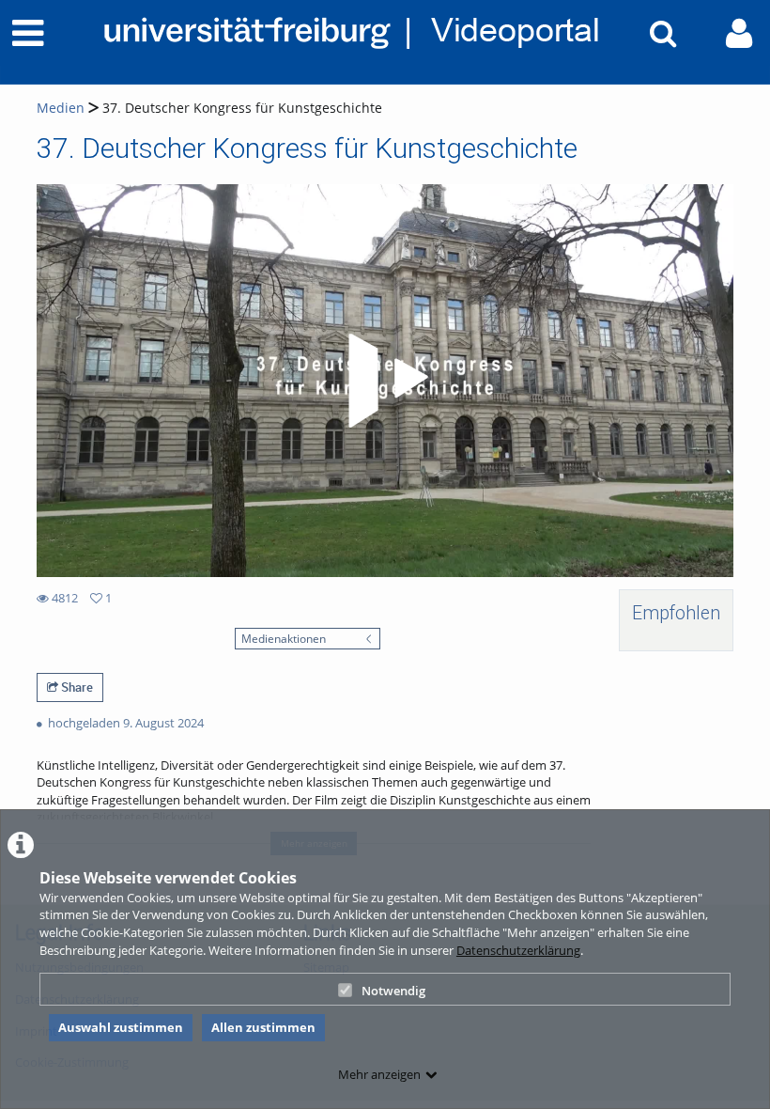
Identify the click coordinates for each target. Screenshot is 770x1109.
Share (75, 687)
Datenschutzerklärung (518, 950)
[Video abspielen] (385, 381)
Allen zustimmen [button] (263, 1027)
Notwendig (393, 990)
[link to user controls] (739, 33)
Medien (61, 108)
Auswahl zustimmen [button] (120, 1027)
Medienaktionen (283, 638)
